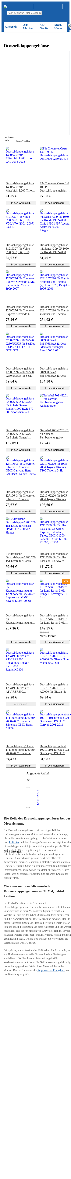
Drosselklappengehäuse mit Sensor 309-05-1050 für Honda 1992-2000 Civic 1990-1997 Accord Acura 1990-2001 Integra (54, 248)
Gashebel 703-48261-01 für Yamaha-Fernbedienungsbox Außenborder (54, 434)
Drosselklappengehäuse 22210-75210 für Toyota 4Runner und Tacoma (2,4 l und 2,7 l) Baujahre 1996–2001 (55, 310)
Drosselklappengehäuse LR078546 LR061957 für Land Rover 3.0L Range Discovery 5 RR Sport (54, 619)
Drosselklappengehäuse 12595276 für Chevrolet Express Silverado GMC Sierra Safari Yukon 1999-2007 (20, 310)
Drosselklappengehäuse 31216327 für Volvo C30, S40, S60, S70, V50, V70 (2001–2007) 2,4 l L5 (20, 248)
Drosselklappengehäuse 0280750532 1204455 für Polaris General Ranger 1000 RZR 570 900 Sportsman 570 (20, 434)
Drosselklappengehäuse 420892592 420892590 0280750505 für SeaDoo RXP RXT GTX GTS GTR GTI (20, 372)
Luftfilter (14, 842)
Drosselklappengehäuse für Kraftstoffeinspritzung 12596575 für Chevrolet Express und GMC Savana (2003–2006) (20, 619)
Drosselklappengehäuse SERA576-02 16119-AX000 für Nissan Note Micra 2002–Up (54, 688)
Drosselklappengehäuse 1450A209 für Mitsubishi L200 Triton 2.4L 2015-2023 (20, 187)
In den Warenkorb (20, 203)
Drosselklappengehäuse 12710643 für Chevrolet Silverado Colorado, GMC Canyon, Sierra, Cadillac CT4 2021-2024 (21, 495)
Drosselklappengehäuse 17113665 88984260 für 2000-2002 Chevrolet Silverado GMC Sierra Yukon (20, 749)
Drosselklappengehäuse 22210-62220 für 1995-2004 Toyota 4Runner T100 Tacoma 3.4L (54, 495)
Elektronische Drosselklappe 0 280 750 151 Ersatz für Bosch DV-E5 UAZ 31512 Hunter (21, 557)
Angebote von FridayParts (51, 970)
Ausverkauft (20, 704)
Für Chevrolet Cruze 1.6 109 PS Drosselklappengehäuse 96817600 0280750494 (54, 187)
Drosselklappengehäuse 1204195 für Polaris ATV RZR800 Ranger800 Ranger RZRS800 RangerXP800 (20, 688)
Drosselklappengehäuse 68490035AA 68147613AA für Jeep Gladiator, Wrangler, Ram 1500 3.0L (54, 372)
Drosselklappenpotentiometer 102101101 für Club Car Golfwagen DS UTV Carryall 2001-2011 (55, 749)
